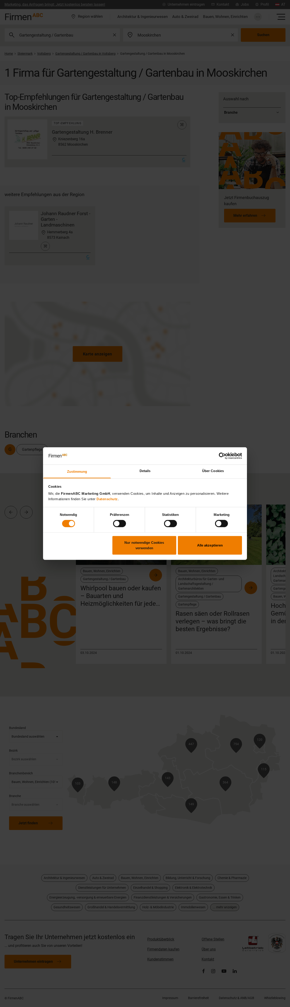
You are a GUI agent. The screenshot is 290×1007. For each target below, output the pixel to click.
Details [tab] (145, 471)
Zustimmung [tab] (77, 471)
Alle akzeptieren (210, 545)
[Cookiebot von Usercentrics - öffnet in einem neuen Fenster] (222, 456)
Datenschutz (107, 499)
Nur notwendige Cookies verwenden (144, 545)
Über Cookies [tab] (213, 471)
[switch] (119, 523)
